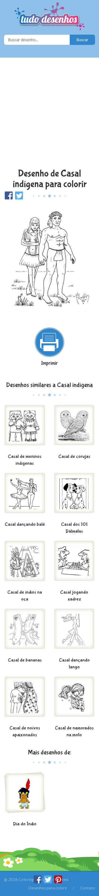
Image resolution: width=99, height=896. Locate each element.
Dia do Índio (24, 824)
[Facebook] (38, 881)
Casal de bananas (25, 660)
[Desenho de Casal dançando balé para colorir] (25, 496)
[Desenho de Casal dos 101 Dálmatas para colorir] (74, 496)
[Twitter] (48, 881)
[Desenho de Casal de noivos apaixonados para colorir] (25, 700)
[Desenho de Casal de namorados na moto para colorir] (74, 700)
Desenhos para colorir (47, 887)
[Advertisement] (49, 113)
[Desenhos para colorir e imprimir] (49, 17)
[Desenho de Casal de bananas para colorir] (25, 632)
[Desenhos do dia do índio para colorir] (25, 795)
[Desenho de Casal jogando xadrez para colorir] (74, 564)
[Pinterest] (58, 881)
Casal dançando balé (25, 524)
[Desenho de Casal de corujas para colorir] (74, 428)
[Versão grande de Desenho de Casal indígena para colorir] (49, 261)
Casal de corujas (74, 456)
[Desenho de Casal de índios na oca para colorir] (25, 564)
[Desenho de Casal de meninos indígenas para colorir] (25, 428)
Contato (87, 887)
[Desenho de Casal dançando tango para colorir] (74, 632)
